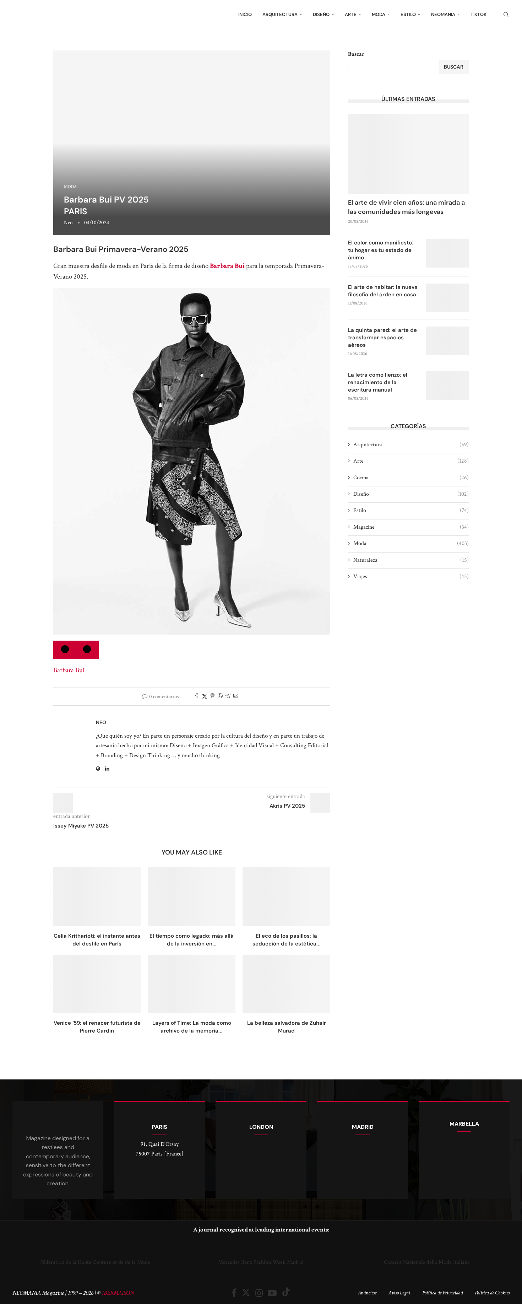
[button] (19, 1253)
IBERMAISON (118, 1293)
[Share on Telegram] (227, 696)
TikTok (478, 14)
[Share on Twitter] (204, 696)
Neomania (443, 14)
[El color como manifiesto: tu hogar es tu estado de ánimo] (447, 253)
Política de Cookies (492, 1292)
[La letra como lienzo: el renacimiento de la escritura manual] (447, 385)
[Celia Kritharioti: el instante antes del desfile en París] (97, 896)
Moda (378, 14)
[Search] (506, 14)
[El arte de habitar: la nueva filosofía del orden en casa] (447, 298)
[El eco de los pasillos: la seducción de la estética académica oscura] (286, 896)
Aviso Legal (399, 1292)
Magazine (411, 527)
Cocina (411, 477)
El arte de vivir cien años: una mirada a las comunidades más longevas (406, 207)
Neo (68, 222)
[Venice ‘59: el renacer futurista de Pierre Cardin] (97, 984)
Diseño (321, 14)
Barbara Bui (227, 266)
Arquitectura (280, 14)
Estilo (408, 14)
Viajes (411, 576)
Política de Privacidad (442, 1292)
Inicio (245, 14)
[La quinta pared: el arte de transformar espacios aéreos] (447, 341)
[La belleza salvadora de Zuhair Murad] (286, 984)
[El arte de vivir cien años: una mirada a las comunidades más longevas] (408, 154)
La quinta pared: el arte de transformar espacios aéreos (382, 338)
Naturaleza (411, 560)
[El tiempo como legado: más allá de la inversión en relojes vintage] (192, 896)
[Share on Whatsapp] (220, 696)
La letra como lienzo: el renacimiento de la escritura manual (377, 382)
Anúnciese (367, 1292)
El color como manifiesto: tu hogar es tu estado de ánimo (380, 250)
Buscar (356, 54)
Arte (351, 14)
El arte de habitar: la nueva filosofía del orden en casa (383, 291)
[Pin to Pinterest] (212, 696)
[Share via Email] (235, 696)
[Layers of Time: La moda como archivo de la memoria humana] (192, 984)
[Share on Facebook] (196, 696)
